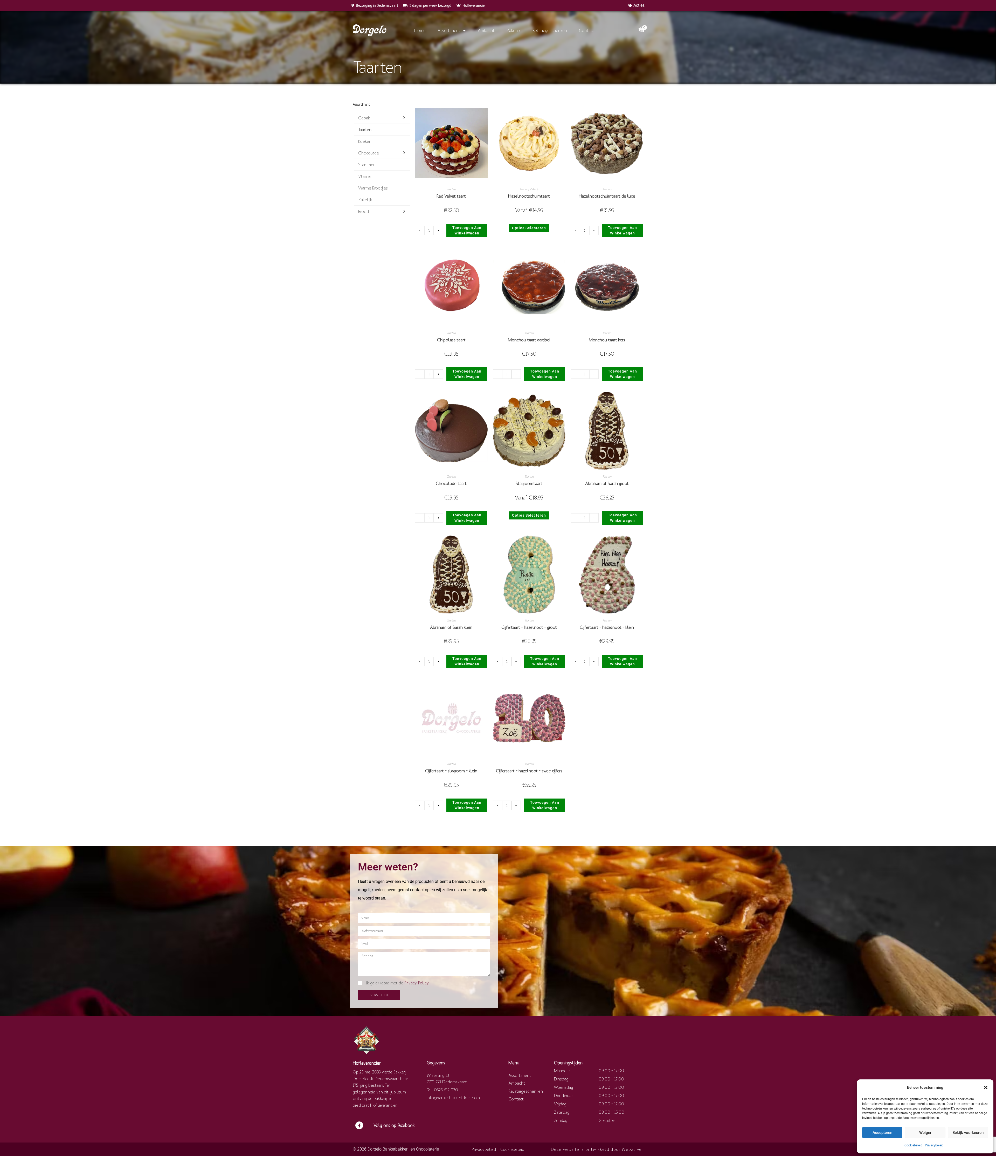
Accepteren (882, 1132)
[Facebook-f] (359, 1125)
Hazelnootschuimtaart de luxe (607, 195)
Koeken (364, 141)
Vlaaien (365, 176)
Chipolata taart (451, 339)
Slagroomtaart (529, 483)
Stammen (367, 164)
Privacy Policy (416, 983)
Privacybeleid (934, 1145)
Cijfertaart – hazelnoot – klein (607, 627)
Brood (363, 211)
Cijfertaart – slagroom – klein (451, 770)
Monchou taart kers (607, 339)
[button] (985, 1087)
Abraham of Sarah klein (451, 627)
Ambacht (486, 30)
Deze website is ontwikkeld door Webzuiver (597, 1149)
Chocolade (368, 152)
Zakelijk (514, 30)
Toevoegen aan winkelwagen (466, 230)
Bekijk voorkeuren (968, 1132)
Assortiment (449, 30)
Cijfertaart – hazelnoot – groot (529, 627)
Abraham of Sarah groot (607, 483)
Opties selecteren (529, 228)
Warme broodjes (373, 187)
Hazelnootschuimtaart (529, 195)
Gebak (364, 117)
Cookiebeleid (913, 1145)
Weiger (925, 1132)
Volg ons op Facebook (394, 1125)
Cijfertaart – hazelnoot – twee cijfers (529, 770)
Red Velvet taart (451, 195)
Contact (586, 30)
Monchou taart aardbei (529, 339)
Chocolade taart (451, 483)
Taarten (364, 129)
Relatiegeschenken (549, 30)
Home (420, 30)
